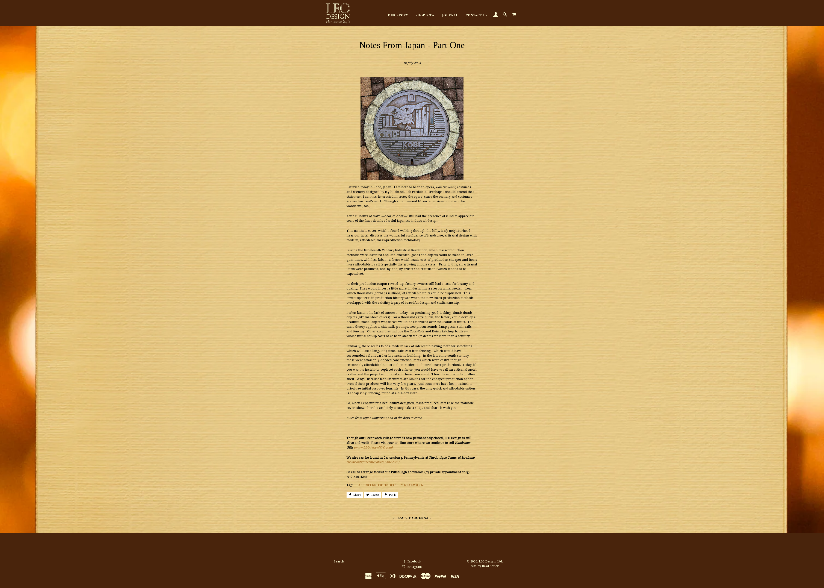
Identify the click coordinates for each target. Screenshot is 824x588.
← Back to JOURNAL (412, 517)
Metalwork (412, 485)
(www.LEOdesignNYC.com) (373, 447)
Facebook (414, 561)
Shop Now (425, 15)
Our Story (398, 15)
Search (339, 561)
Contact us (477, 15)
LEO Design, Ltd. (491, 561)
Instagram (414, 566)
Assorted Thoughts (377, 485)
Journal (450, 15)
